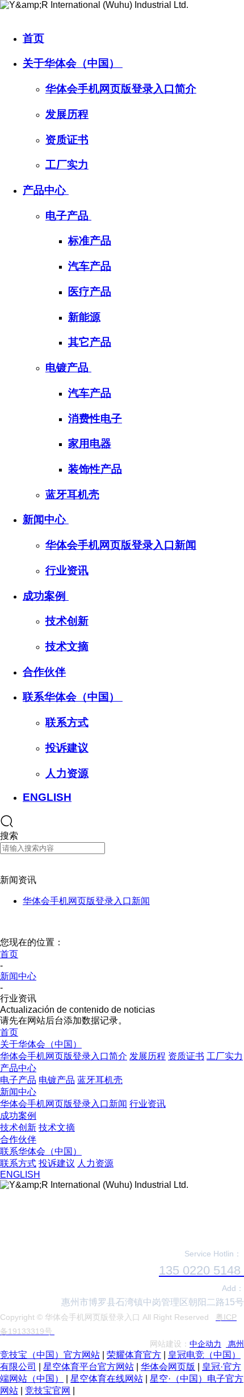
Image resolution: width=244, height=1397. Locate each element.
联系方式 (67, 722)
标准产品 (89, 241)
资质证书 (67, 140)
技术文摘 (67, 646)
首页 (33, 38)
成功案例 (46, 596)
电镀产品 (68, 367)
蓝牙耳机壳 (72, 494)
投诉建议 (67, 748)
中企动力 (205, 1343)
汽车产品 (89, 266)
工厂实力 (67, 165)
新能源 (84, 317)
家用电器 (89, 443)
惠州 (235, 1343)
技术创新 (67, 621)
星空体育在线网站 (106, 1378)
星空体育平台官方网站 (88, 1366)
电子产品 (68, 216)
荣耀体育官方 (134, 1355)
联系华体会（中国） (73, 697)
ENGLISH (47, 797)
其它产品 (89, 342)
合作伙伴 (44, 672)
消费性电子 (95, 418)
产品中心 (46, 190)
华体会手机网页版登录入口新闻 (120, 545)
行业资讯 (67, 570)
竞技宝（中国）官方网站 (50, 1355)
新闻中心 (46, 519)
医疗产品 (89, 292)
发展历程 (67, 114)
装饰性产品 (95, 469)
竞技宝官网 (47, 1390)
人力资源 (67, 773)
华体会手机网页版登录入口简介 (120, 89)
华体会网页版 (168, 1366)
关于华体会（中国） (73, 63)
